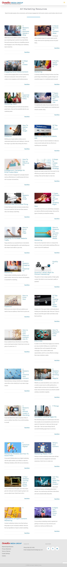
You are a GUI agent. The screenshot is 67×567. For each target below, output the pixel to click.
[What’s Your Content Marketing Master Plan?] (42, 443)
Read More (26, 52)
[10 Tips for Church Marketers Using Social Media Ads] (42, 126)
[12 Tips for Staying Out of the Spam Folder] (42, 296)
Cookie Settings (6, 553)
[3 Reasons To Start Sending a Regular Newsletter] (42, 369)
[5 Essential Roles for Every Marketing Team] (13, 93)
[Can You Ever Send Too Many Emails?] (42, 477)
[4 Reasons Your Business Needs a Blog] (13, 26)
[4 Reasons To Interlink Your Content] (13, 369)
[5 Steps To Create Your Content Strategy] (42, 160)
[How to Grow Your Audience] (13, 296)
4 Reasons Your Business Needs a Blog (26, 30)
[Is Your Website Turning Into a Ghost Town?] (13, 477)
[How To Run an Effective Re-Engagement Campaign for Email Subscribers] (13, 160)
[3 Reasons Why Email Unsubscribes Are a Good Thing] (13, 194)
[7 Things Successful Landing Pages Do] (42, 406)
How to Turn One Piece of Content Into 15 (26, 334)
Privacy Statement (6, 549)
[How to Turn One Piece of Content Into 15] (13, 330)
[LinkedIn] (57, 548)
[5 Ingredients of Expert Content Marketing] (13, 508)
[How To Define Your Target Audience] (13, 126)
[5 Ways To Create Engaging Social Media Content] (13, 61)
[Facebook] (48, 548)
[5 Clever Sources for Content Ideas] (42, 26)
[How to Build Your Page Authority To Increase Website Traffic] (13, 228)
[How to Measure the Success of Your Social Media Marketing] (42, 228)
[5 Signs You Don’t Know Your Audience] (42, 508)
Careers (4, 555)
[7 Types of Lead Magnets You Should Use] (42, 93)
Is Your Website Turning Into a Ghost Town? (26, 481)
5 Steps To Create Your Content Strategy (55, 163)
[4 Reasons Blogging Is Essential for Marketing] (13, 262)
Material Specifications (7, 546)
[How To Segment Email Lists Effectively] (42, 330)
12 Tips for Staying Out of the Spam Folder (55, 301)
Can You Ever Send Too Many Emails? (55, 480)
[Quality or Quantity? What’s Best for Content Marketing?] (42, 262)
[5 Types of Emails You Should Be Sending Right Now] (42, 194)
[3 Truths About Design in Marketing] (42, 61)
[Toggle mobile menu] (64, 2)
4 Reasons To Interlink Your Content (26, 373)
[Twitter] (53, 548)
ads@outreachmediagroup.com (35, 549)
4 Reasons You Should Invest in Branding (26, 410)
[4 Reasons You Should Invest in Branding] (13, 406)
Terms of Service (6, 551)
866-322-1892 (31, 547)
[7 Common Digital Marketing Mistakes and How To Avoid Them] (13, 443)
